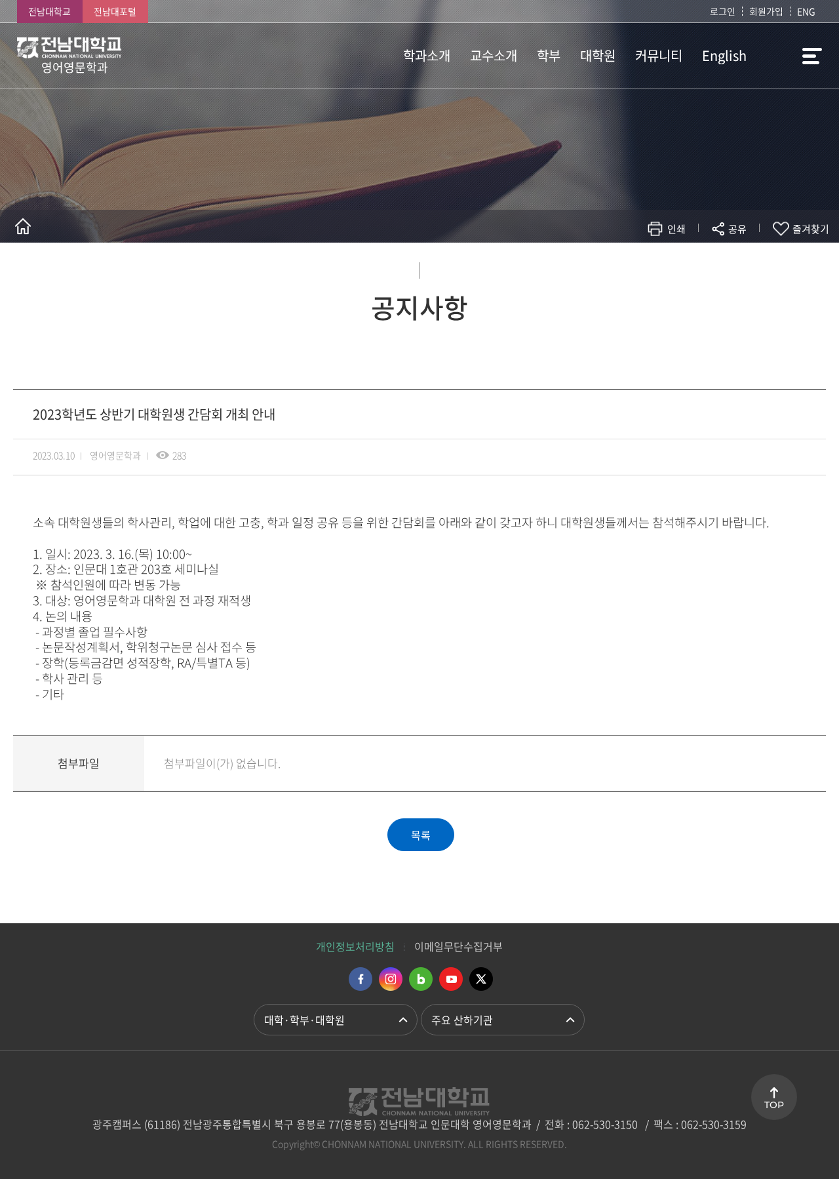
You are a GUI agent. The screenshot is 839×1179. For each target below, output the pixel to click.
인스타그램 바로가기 (390, 979)
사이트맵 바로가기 (789, 56)
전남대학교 (49, 11)
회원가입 (766, 11)
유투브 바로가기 (451, 979)
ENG (806, 11)
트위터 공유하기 (620, 267)
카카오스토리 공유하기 (640, 267)
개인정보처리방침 (355, 946)
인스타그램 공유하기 (699, 267)
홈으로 (23, 226)
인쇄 (676, 229)
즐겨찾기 (810, 229)
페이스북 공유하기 (601, 267)
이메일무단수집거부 (458, 946)
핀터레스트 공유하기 (660, 267)
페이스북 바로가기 (360, 979)
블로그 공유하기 (679, 267)
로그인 (722, 11)
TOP (774, 1105)
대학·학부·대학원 (304, 1020)
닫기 (746, 259)
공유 (737, 229)
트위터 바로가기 (481, 979)
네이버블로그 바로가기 (421, 979)
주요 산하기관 (462, 1020)
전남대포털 (115, 11)
